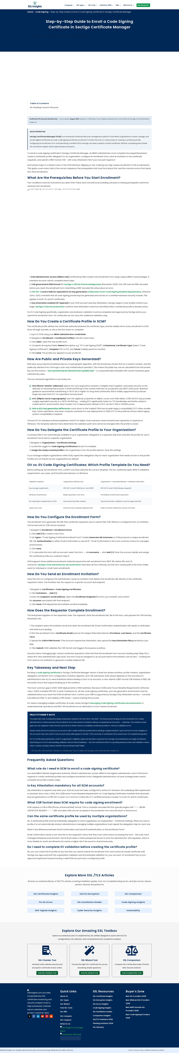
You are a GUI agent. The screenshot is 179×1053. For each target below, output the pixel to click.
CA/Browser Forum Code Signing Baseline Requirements (114, 291)
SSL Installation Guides (89, 902)
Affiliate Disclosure (151, 1050)
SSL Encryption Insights (102, 1000)
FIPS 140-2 (36, 291)
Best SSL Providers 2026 (136, 996)
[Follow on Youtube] (42, 1016)
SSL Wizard (65, 1004)
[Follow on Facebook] (33, 1016)
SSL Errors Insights (100, 1004)
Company (68, 5)
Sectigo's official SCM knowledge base (82, 284)
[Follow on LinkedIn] (38, 1016)
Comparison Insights (102, 1015)
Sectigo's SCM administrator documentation (59, 564)
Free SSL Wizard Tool (89, 973)
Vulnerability (133, 910)
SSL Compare (66, 1016)
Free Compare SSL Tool (131, 973)
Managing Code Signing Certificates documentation (115, 703)
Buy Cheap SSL (143, 5)
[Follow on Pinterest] (46, 1016)
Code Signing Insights (133, 902)
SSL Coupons (65, 1020)
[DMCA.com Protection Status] (70, 1039)
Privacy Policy (139, 1050)
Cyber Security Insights (89, 910)
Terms (130, 1050)
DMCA (162, 1050)
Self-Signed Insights (46, 910)
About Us (64, 996)
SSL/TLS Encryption (89, 894)
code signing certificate (48, 672)
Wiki (117, 5)
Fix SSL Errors (46, 902)
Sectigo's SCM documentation (50, 306)
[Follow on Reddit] (51, 1016)
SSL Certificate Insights (46, 894)
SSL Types (80, 5)
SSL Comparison (133, 894)
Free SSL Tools (66, 1008)
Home (30, 12)
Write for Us (127, 5)
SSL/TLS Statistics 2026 (103, 1019)
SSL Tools (91, 5)
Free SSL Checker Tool (47, 973)
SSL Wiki (63, 1011)
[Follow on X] (29, 1016)
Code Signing (41, 12)
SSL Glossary (98, 1027)
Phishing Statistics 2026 (103, 1023)
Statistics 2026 (105, 5)
